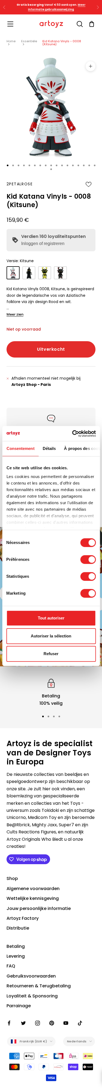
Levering (16, 956)
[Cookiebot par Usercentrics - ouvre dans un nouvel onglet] (73, 433)
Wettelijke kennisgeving (33, 898)
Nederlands (76, 1041)
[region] (51, 692)
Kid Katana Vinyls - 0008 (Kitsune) (61, 42)
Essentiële (29, 41)
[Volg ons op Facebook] (9, 1023)
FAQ (11, 966)
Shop (12, 878)
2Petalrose (20, 184)
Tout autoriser (51, 618)
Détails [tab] (49, 448)
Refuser (51, 653)
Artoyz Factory (23, 918)
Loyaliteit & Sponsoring (32, 996)
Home (11, 41)
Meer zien (15, 314)
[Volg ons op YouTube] (66, 1023)
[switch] (88, 559)
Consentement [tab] (20, 448)
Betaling (16, 946)
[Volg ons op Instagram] (37, 1023)
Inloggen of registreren (42, 243)
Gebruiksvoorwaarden (31, 976)
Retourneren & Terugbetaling (39, 986)
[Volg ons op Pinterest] (51, 1023)
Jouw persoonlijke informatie (39, 908)
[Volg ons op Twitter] (23, 1023)
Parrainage (19, 1006)
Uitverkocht (51, 349)
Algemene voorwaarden (33, 888)
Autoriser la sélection (51, 636)
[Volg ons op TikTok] (80, 1023)
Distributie (18, 928)
